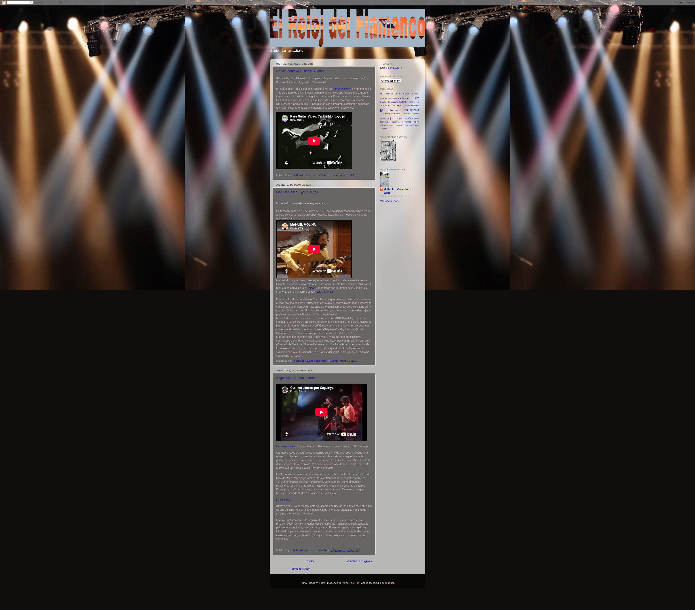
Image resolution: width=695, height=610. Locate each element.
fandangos (385, 105)
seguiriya (384, 122)
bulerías (415, 93)
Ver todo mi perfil (389, 201)
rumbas (415, 118)
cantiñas (403, 102)
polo (401, 118)
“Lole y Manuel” (324, 291)
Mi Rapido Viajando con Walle (398, 191)
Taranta (408, 125)
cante (414, 98)
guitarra (386, 109)
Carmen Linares (285, 446)
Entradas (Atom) (301, 568)
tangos (392, 125)
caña (411, 102)
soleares (384, 125)
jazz (382, 114)
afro (382, 94)
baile (397, 93)
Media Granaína (403, 114)
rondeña (407, 118)
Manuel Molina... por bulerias (297, 192)
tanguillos (400, 125)
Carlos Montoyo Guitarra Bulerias (300, 71)
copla (416, 102)
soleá (416, 122)
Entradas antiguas (358, 561)
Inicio (310, 561)
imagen (399, 110)
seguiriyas (395, 122)
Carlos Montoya (341, 88)
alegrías (389, 94)
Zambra (383, 129)
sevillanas (406, 122)
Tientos (415, 125)
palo (394, 117)
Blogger (389, 583)
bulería (405, 93)
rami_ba (354, 583)
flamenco (397, 105)
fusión (407, 106)
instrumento (411, 109)
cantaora (403, 98)
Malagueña (390, 114)
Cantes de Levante (389, 102)
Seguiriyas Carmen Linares (295, 378)
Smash (311, 287)
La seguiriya (283, 499)
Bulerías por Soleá (388, 98)
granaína (415, 106)
